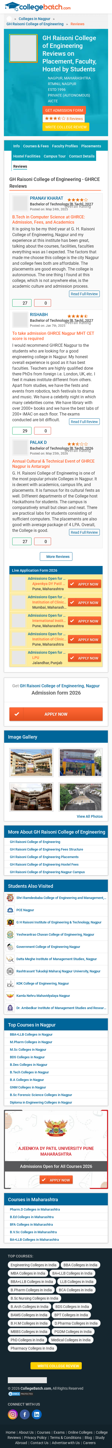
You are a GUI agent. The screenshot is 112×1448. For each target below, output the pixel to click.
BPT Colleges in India (71, 1315)
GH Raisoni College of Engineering (35, 24)
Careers (89, 1443)
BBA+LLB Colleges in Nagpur (31, 1034)
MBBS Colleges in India (29, 1332)
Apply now (88, 584)
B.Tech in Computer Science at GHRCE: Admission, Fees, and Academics (48, 220)
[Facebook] (25, 1414)
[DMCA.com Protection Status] (21, 1394)
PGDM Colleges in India (73, 1332)
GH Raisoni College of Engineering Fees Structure (46, 849)
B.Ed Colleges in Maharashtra (32, 1217)
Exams (59, 1432)
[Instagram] (13, 1414)
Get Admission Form (64, 110)
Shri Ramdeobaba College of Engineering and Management (59, 898)
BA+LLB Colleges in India (72, 1273)
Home (10, 1432)
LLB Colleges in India (77, 1282)
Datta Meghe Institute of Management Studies (50, 959)
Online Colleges (80, 1432)
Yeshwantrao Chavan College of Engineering (49, 934)
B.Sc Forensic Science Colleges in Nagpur (41, 1095)
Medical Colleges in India (71, 1340)
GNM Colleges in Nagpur (28, 1087)
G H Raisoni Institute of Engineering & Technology (52, 922)
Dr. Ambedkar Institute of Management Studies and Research (62, 1008)
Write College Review (65, 127)
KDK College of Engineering (36, 983)
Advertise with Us (66, 1443)
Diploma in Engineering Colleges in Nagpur (41, 1102)
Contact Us (39, 1443)
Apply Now (56, 714)
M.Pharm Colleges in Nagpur (31, 1042)
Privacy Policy (35, 1438)
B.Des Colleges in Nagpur (28, 1065)
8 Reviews (75, 119)
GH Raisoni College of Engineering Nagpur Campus (47, 872)
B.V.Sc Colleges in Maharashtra (33, 1232)
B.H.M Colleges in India (29, 1323)
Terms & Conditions (65, 1438)
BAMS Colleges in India (29, 1315)
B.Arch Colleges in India (29, 1307)
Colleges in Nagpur (34, 19)
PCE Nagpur (25, 910)
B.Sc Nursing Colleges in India (34, 1298)
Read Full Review (84, 294)
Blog (88, 1438)
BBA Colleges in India (80, 1265)
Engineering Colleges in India (34, 1265)
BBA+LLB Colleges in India (32, 1282)
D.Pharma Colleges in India (76, 1323)
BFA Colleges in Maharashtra (31, 1224)
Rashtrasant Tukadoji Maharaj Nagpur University (52, 971)
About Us (26, 1432)
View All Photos (90, 816)
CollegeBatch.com (36, 1388)
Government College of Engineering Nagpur (48, 947)
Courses (43, 1432)
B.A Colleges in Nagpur (27, 1080)
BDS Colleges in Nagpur (27, 1057)
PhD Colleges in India (27, 1340)
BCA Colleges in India (76, 1290)
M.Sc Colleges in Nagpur (28, 1050)
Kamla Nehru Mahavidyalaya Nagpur (43, 996)
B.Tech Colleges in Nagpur (29, 1072)
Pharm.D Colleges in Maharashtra (35, 1209)
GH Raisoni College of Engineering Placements (44, 857)
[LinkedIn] (37, 1414)
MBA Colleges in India (28, 1273)
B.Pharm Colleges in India (31, 1290)
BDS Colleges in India (72, 1307)
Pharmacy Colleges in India (32, 1348)
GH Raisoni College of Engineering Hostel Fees (44, 864)
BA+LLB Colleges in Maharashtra (34, 1240)
